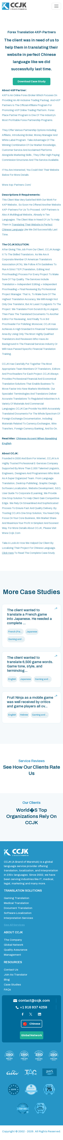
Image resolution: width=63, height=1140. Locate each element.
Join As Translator (15, 974)
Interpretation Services (18, 918)
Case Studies (12, 984)
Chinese (34, 1023)
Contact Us (11, 969)
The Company (13, 939)
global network (31, 1035)
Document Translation (18, 908)
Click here (8, 553)
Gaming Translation (16, 898)
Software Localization (18, 913)
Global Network (13, 944)
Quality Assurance (15, 949)
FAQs (7, 989)
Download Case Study (32, 81)
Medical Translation (16, 903)
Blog (7, 979)
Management (12, 954)
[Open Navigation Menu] (56, 6)
